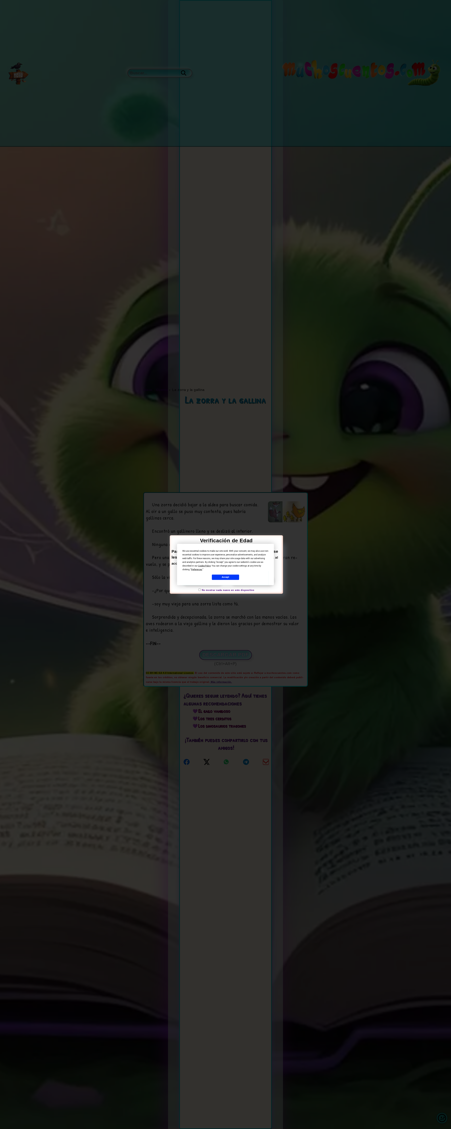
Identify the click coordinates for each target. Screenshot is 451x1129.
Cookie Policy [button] (204, 565)
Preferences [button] (196, 569)
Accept (225, 577)
